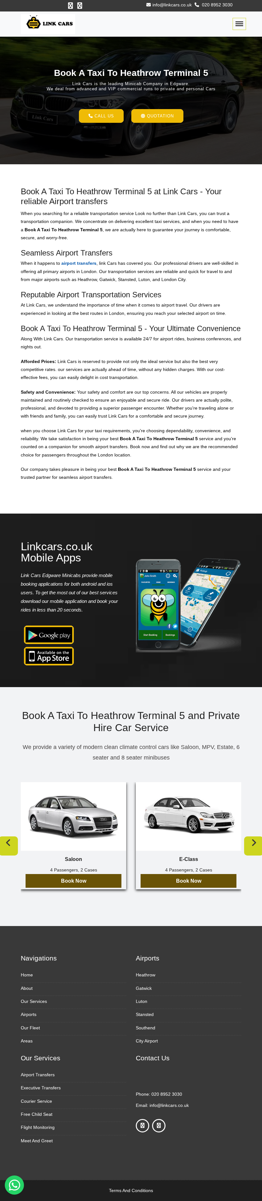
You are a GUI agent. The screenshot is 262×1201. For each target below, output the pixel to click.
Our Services (34, 1001)
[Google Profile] (79, 5)
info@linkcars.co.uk (172, 4)
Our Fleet (30, 1027)
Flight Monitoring (38, 1127)
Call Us (103, 116)
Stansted (145, 1014)
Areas (27, 1040)
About (27, 988)
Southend (145, 1027)
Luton (141, 1001)
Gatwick (144, 988)
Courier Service (36, 1101)
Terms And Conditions (131, 1190)
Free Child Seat (36, 1114)
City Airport (147, 1040)
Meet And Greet (37, 1140)
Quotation (159, 116)
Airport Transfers (38, 1074)
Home (27, 974)
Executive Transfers (41, 1087)
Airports (28, 1014)
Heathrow (145, 974)
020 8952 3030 (217, 4)
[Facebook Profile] (70, 5)
